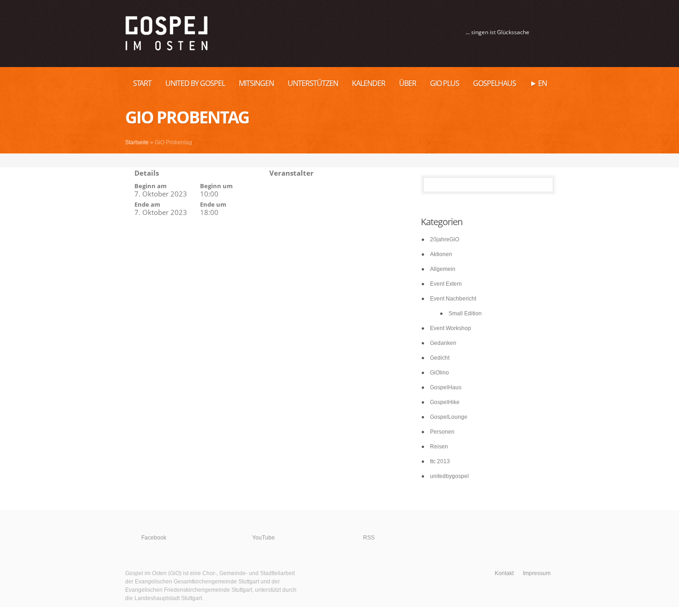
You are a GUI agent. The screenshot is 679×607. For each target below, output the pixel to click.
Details (146, 173)
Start (142, 83)
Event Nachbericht (453, 298)
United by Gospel (195, 83)
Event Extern (446, 284)
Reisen (439, 446)
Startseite (137, 142)
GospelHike (445, 402)
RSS (369, 537)
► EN (538, 83)
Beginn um (216, 186)
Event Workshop (450, 328)
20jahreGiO (444, 239)
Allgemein (442, 269)
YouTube (263, 537)
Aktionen (441, 254)
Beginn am (150, 186)
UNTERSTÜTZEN (313, 83)
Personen (442, 432)
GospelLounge (448, 417)
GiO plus (444, 83)
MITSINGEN (256, 83)
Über (407, 83)
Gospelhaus (494, 83)
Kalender (368, 83)
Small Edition (465, 313)
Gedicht (439, 358)
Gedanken (443, 343)
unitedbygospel (449, 476)
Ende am (147, 204)
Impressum (537, 573)
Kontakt (504, 573)
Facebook (153, 537)
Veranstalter (291, 173)
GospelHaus (445, 387)
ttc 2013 (440, 461)
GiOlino (439, 372)
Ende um (213, 204)
